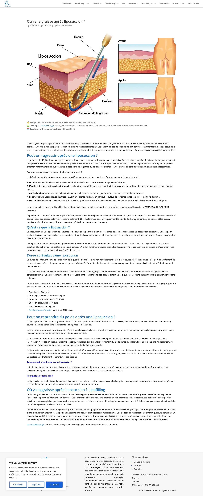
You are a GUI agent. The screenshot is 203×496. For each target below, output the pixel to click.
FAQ (124, 4)
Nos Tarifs (67, 4)
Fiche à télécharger (36, 424)
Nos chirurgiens (112, 4)
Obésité (96, 4)
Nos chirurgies (80, 4)
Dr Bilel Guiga (47, 125)
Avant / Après (178, 4)
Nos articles (164, 4)
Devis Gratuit (193, 4)
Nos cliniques (147, 4)
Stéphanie (34, 25)
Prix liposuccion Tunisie (40, 309)
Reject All (36, 484)
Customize (18, 484)
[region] (36, 474)
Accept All (54, 484)
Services (132, 4)
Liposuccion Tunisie (63, 25)
